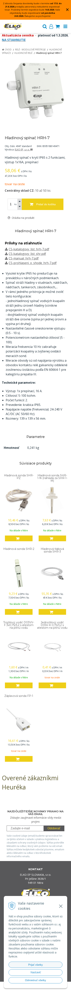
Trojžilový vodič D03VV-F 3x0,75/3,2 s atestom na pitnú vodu (18, 625)
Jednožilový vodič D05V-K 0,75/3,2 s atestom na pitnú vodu (52, 625)
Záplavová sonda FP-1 (18, 696)
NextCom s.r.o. (42, 988)
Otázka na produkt (22, 218)
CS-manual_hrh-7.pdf (24, 258)
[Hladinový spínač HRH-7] (35, 91)
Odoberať (54, 828)
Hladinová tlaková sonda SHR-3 (52, 550)
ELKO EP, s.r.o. (22, 149)
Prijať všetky (35, 964)
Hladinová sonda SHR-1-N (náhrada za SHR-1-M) (52, 478)
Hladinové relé (23, 53)
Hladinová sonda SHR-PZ (19, 477)
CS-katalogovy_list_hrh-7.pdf (29, 249)
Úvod (8, 49)
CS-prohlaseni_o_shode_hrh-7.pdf (33, 263)
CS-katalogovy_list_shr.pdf (27, 254)
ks (15, 204)
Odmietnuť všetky (35, 980)
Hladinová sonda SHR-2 (18, 549)
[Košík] (57, 26)
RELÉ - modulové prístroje (30, 49)
